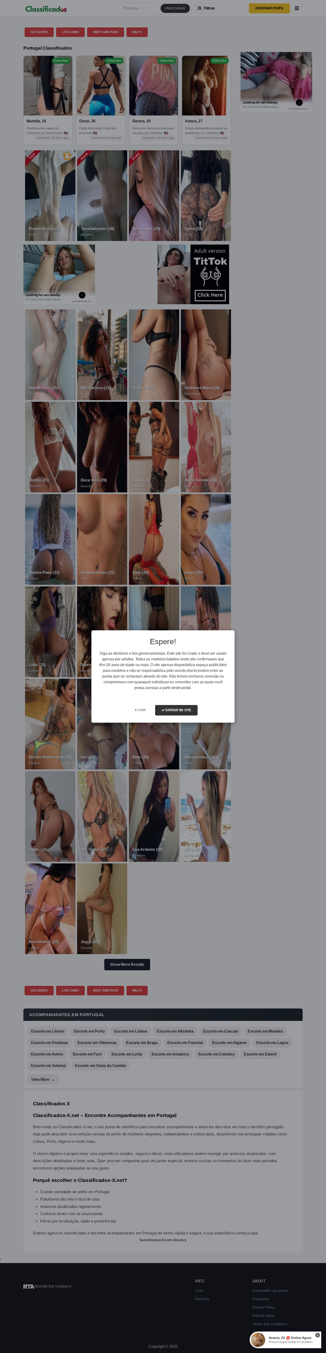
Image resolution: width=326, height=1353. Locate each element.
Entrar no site (178, 710)
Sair (141, 710)
